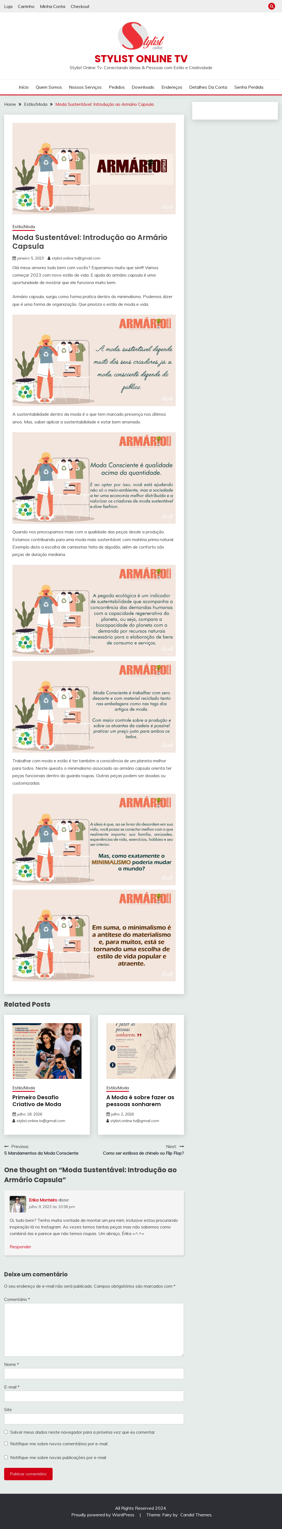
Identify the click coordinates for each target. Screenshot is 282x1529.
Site (8, 1409)
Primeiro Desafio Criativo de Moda (36, 1100)
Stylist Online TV (141, 59)
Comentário (17, 1299)
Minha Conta (52, 6)
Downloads (143, 87)
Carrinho (26, 6)
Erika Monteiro (43, 1200)
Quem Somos (49, 87)
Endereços (171, 87)
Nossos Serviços (85, 87)
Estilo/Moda (23, 226)
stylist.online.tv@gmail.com (76, 258)
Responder (20, 1246)
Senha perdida (248, 87)
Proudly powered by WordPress (103, 1514)
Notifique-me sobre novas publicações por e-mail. (58, 1457)
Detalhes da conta (208, 87)
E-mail (12, 1387)
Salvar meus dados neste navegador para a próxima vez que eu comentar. (83, 1432)
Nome (11, 1364)
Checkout (80, 6)
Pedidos (117, 87)
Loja (8, 6)
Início (24, 87)
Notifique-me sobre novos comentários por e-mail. (59, 1443)
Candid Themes (196, 1514)
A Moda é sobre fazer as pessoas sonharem (140, 1100)
